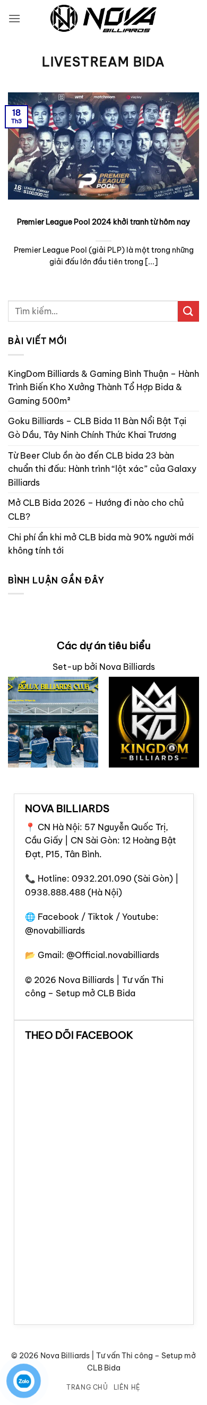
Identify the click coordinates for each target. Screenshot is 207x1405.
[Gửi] (188, 311)
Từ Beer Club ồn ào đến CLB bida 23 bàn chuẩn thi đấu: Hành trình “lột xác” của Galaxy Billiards (102, 469)
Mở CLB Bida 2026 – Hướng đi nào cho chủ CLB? (96, 509)
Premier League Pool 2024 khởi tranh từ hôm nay (103, 222)
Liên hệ (127, 1387)
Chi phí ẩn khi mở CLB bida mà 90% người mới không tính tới (101, 544)
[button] (14, 18)
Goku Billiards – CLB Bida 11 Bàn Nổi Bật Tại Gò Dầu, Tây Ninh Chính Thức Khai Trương (97, 428)
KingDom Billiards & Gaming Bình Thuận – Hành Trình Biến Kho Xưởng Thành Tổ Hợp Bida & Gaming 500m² (103, 387)
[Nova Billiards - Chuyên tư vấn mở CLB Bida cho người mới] (103, 19)
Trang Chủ (87, 1387)
